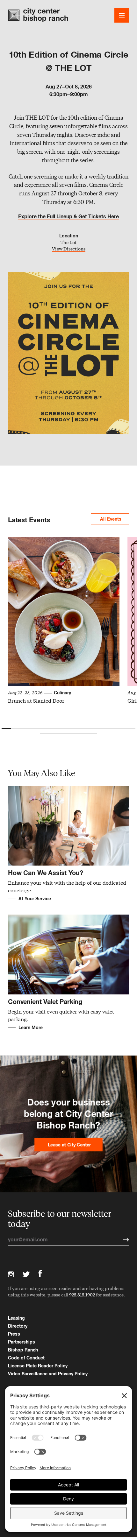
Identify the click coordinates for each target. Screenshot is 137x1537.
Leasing (16, 1318)
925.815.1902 (82, 1294)
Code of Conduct (26, 1357)
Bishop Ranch (23, 1349)
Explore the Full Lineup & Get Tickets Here (68, 216)
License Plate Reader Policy (38, 1365)
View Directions (68, 249)
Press (14, 1334)
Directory (17, 1326)
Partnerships (21, 1341)
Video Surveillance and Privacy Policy (48, 1373)
